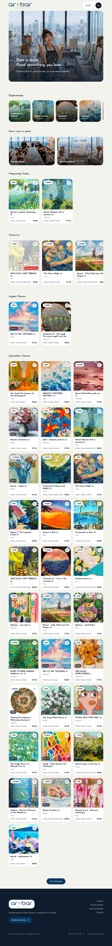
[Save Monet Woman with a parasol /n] (99, 411)
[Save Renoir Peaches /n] (67, 782)
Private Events (96, 905)
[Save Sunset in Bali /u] (67, 504)
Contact (99, 912)
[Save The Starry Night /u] (69, 244)
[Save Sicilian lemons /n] (99, 550)
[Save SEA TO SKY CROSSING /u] (34, 305)
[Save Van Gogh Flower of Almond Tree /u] (34, 735)
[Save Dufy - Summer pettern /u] (67, 411)
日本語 (88, 5)
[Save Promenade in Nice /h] (99, 504)
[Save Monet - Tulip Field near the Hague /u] (67, 596)
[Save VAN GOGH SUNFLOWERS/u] (99, 643)
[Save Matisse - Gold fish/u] (99, 596)
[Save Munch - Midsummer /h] (34, 828)
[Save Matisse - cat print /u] (34, 596)
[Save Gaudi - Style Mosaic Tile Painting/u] (67, 735)
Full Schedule (56, 881)
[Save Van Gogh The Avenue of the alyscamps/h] (34, 365)
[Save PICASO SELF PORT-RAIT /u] (99, 689)
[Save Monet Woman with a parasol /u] (69, 183)
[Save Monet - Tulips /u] (34, 457)
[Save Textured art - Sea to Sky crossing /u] (67, 550)
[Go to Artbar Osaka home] (20, 5)
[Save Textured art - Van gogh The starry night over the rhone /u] (67, 305)
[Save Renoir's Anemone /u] (34, 411)
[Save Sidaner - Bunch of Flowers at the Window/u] (34, 782)
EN (98, 5)
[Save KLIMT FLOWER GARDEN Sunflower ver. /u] (34, 643)
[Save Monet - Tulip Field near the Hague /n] (102, 244)
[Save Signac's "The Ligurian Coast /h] (34, 504)
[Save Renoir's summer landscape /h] (35, 183)
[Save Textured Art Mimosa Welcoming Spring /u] (34, 689)
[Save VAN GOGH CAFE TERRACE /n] (35, 244)
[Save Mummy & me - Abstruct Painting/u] (99, 782)
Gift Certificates (96, 908)
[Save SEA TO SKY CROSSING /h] (67, 643)
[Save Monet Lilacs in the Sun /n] (99, 735)
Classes (99, 901)
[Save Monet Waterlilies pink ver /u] (99, 365)
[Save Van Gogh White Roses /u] (67, 689)
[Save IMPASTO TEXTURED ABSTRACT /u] (67, 365)
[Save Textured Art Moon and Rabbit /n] (67, 457)
